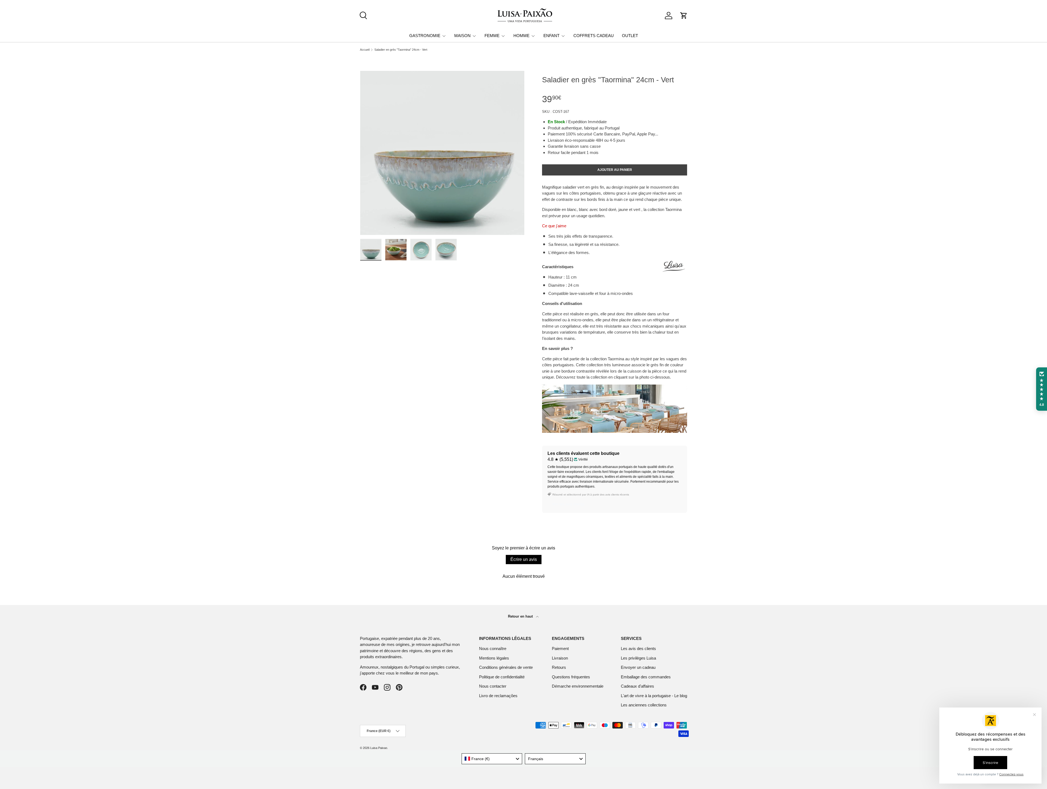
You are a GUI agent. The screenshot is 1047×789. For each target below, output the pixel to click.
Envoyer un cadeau (638, 667)
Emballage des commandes (646, 677)
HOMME (521, 35)
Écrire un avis (523, 559)
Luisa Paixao (378, 747)
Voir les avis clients (568, 504)
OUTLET (630, 35)
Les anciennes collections (644, 705)
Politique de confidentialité (502, 677)
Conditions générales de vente (506, 667)
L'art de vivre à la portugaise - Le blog (654, 695)
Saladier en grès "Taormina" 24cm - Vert (400, 49)
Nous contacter (492, 686)
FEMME (492, 35)
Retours (559, 667)
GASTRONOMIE (424, 35)
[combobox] (492, 758)
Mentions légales (494, 658)
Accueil (364, 49)
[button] (684, 16)
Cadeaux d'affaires (637, 686)
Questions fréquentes (571, 677)
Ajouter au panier (614, 170)
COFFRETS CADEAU (593, 35)
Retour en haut (521, 616)
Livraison (560, 658)
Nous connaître (492, 648)
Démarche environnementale (577, 686)
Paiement (560, 648)
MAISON (462, 35)
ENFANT (551, 35)
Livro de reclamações (498, 695)
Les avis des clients (638, 648)
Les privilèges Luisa (638, 658)
